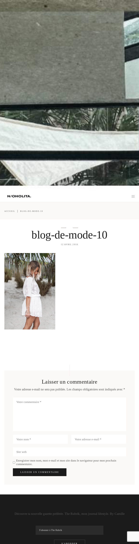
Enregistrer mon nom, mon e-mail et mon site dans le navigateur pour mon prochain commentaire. (66, 462)
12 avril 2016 (69, 244)
